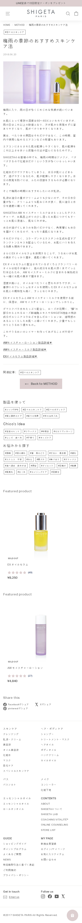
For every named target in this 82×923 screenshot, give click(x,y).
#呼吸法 (45, 431)
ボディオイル (49, 750)
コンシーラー (49, 784)
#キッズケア (45, 438)
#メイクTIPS (11, 410)
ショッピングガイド (15, 843)
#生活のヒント (12, 431)
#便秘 (34, 466)
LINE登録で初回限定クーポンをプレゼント (41, 3)
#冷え (29, 459)
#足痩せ (55, 472)
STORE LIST (48, 830)
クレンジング (11, 734)
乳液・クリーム (12, 739)
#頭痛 (8, 453)
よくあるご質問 (12, 854)
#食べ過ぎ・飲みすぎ (15, 466)
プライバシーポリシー (16, 875)
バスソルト (9, 784)
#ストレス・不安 (13, 459)
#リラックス (30, 431)
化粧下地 (46, 790)
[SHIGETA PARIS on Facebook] (50, 896)
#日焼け (62, 466)
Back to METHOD (43, 384)
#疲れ (73, 453)
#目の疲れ (20, 453)
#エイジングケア (38, 472)
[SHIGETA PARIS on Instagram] (43, 896)
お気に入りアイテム (52, 854)
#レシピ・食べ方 (13, 438)
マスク (7, 760)
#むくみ (22, 472)
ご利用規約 (9, 870)
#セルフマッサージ (63, 431)
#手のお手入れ (50, 416)
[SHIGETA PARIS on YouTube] (57, 896)
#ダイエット (47, 466)
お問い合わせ (49, 859)
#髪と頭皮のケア (13, 416)
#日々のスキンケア (14, 32)
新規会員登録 (49, 843)
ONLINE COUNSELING (54, 824)
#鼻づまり (54, 459)
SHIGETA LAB (49, 814)
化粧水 (7, 755)
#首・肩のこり (37, 453)
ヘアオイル (47, 744)
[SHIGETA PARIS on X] (63, 896)
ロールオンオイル (13, 809)
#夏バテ (41, 459)
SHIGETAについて (52, 809)
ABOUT (45, 803)
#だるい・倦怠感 (57, 453)
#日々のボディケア (55, 410)
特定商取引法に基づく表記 (19, 864)
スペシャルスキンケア (16, 771)
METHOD (19, 25)
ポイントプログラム (15, 849)
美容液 (7, 744)
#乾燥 (73, 466)
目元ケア (8, 765)
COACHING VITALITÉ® (54, 819)
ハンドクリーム (50, 755)
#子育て (31, 438)
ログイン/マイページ (53, 849)
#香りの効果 (33, 416)
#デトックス (70, 459)
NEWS (7, 859)
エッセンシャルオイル (16, 803)
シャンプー (47, 734)
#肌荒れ (9, 472)
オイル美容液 (11, 750)
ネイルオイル (49, 760)
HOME (6, 25)
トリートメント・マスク (55, 739)
